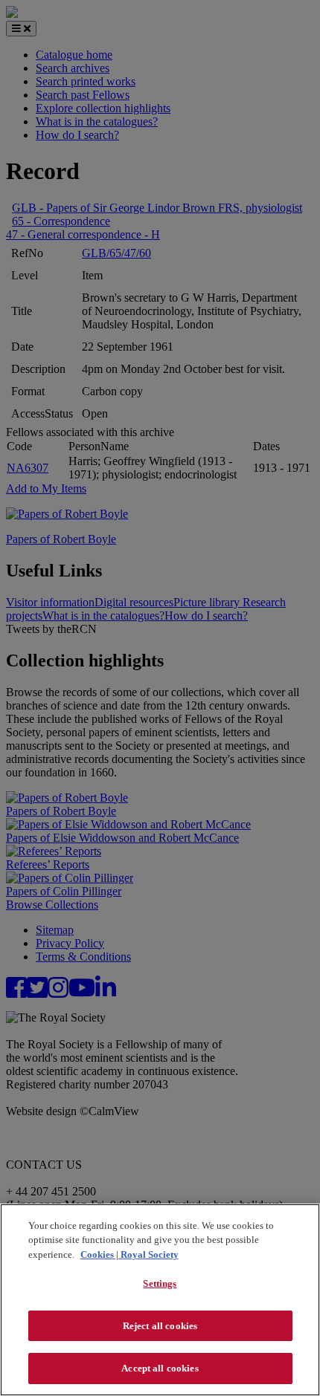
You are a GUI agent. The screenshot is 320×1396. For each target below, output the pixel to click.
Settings (159, 1283)
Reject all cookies (160, 1325)
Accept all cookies (159, 1368)
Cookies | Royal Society (129, 1254)
